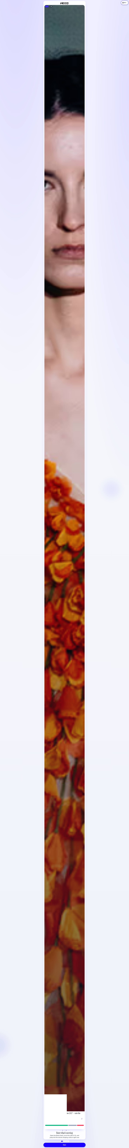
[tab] (62, 1141)
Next (64, 1145)
